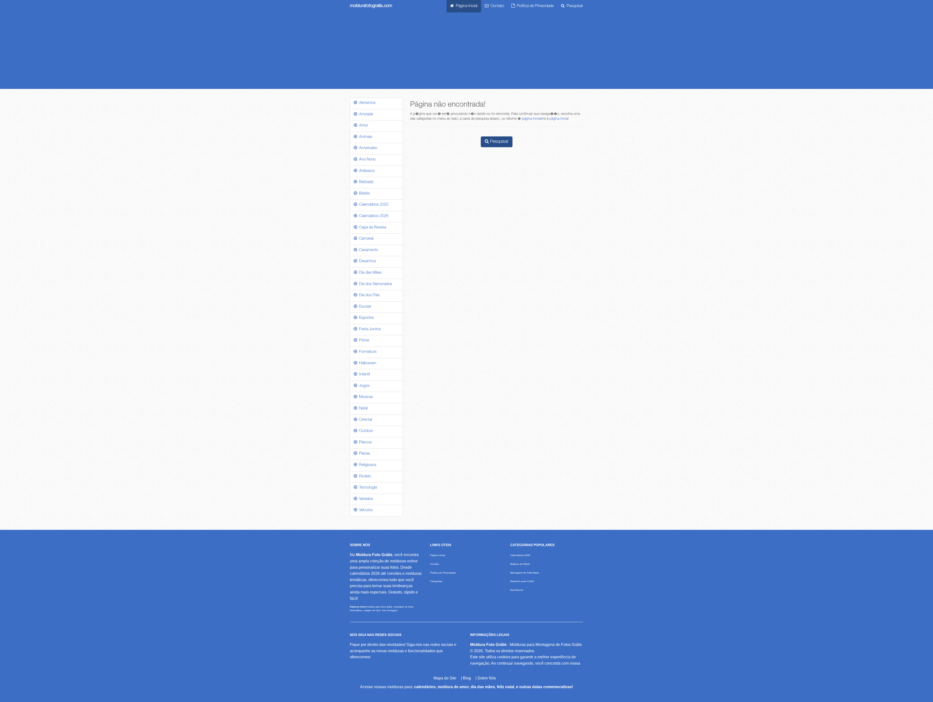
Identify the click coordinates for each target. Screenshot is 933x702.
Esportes (365, 318)
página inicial (531, 119)
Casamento (367, 250)
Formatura (366, 352)
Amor (362, 126)
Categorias (436, 581)
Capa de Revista (371, 228)
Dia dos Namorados (374, 284)
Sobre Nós (486, 678)
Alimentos (366, 103)
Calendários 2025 (373, 205)
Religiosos (366, 465)
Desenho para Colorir (522, 581)
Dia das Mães (369, 273)
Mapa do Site (444, 678)
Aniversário (367, 148)
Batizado (365, 182)
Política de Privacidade (534, 6)
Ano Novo (366, 160)
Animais (364, 137)
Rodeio (364, 477)
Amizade (365, 115)
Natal (362, 409)
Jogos (363, 386)
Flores (363, 341)
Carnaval (365, 239)
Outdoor (365, 431)
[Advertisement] (466, 52)
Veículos (365, 510)
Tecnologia (367, 488)
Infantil (363, 375)
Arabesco (366, 171)
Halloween (366, 363)
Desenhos (366, 261)
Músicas (365, 397)
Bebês (363, 194)
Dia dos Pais (368, 295)
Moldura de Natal (519, 564)
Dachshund (516, 590)
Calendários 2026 (373, 216)
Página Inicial (465, 6)
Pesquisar (574, 6)
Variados (365, 499)
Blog (467, 678)
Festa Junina (368, 329)
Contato (496, 6)
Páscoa (364, 443)
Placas (363, 454)
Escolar (364, 307)
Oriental (364, 420)
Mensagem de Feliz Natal (524, 572)
